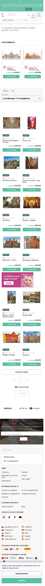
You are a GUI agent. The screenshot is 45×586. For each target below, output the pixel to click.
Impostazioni (22, 573)
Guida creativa (7, 507)
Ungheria (28, 527)
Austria (27, 539)
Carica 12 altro (21, 372)
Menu (3, 16)
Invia (23, 439)
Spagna (28, 536)
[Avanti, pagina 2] (22, 380)
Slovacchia (9, 530)
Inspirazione (6, 481)
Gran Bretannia (10, 539)
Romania (28, 530)
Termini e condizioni (9, 490)
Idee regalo (26, 479)
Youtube (36, 408)
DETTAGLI (13, 76)
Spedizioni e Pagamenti (10, 494)
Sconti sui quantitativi (30, 490)
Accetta (22, 580)
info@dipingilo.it (13, 461)
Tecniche (5, 472)
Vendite (25, 472)
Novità (24, 476)
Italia (26, 533)
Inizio (23, 393)
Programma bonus (29, 494)
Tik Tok (24, 408)
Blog (23, 507)
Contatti (5, 497)
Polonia (7, 533)
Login (28, 15)
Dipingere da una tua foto (10, 476)
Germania (8, 536)
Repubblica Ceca (11, 527)
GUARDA (28, 9)
